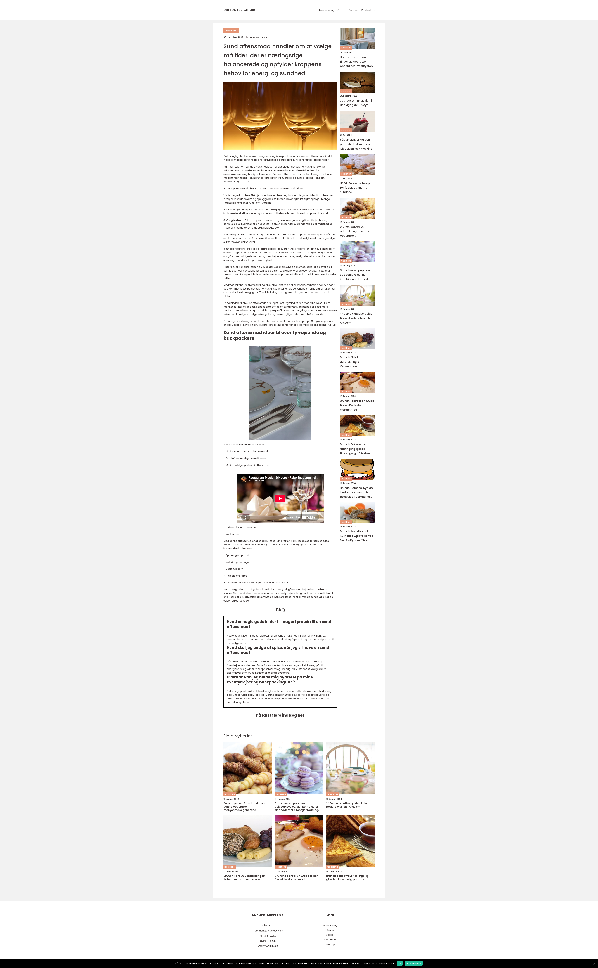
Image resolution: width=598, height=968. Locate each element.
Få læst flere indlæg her (280, 715)
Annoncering (326, 10)
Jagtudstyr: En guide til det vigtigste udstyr (356, 103)
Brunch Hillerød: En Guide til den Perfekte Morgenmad (357, 405)
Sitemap (330, 944)
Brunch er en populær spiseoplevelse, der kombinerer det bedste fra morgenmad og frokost (356, 274)
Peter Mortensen (259, 37)
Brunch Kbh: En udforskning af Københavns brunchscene (350, 361)
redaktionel (231, 30)
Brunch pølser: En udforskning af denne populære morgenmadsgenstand (356, 231)
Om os (341, 10)
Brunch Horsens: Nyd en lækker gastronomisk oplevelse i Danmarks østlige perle (356, 492)
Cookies (353, 10)
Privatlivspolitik (413, 963)
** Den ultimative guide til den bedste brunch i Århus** (356, 318)
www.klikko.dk (270, 945)
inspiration (346, 48)
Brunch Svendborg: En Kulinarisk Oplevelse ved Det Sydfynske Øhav (356, 535)
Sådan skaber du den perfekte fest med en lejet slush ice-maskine (356, 144)
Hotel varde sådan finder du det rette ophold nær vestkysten (356, 61)
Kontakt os (368, 10)
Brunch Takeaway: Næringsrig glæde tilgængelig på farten (355, 448)
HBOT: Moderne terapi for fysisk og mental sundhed (355, 187)
